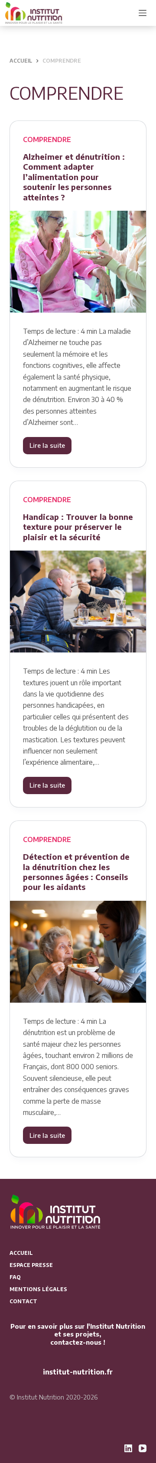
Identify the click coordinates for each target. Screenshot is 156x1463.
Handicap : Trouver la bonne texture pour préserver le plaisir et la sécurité (78, 527)
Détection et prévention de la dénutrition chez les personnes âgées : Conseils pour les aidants (76, 872)
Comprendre (47, 139)
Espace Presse (31, 1265)
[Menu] (142, 13)
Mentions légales (38, 1289)
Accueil (21, 1253)
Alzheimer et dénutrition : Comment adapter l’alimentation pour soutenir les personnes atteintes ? (74, 177)
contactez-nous (75, 1342)
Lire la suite (50, 447)
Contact (23, 1301)
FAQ (15, 1277)
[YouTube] (142, 1448)
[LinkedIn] (128, 1448)
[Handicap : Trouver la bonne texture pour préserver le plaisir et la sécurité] (78, 601)
